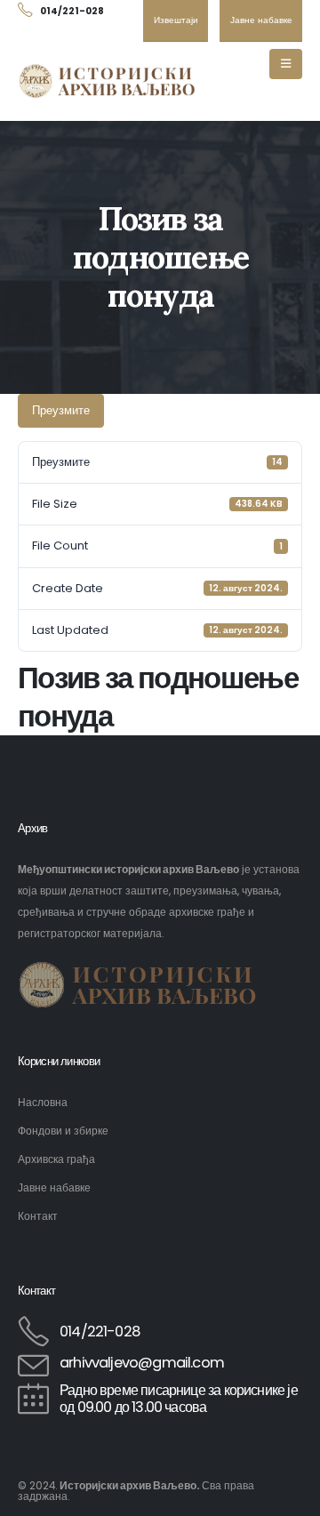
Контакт (38, 1216)
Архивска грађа (56, 1159)
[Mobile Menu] (285, 64)
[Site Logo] (107, 81)
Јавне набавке (54, 1188)
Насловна (43, 1102)
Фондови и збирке (63, 1131)
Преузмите (61, 410)
